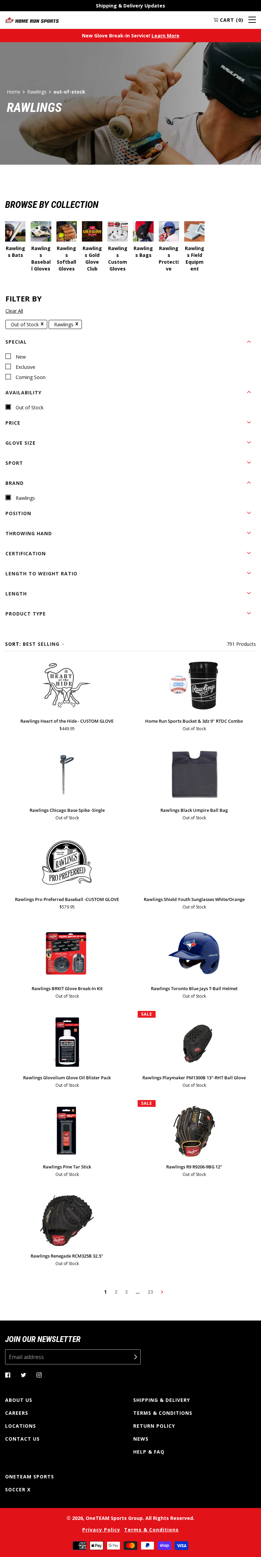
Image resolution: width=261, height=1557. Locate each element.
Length (16, 593)
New (21, 357)
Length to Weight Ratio (41, 573)
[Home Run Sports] (32, 19)
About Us (18, 1400)
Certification (25, 553)
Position (18, 513)
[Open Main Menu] (252, 19)
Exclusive (25, 367)
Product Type (25, 613)
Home (13, 91)
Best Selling (41, 644)
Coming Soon (31, 377)
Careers (16, 1413)
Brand (14, 483)
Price (12, 423)
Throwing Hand (28, 533)
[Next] (162, 1292)
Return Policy (154, 1426)
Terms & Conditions (162, 1413)
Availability (23, 392)
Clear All (14, 311)
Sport (14, 463)
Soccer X (18, 1489)
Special (16, 342)
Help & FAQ (148, 1451)
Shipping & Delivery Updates (130, 5)
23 (150, 1292)
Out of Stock (25, 324)
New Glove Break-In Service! (130, 35)
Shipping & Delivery (161, 1400)
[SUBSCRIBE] (130, 1356)
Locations (20, 1426)
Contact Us (22, 1439)
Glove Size (20, 443)
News (141, 1439)
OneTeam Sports (29, 1476)
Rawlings (37, 91)
